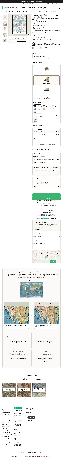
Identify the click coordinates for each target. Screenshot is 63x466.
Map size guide (5, 424)
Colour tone (37, 153)
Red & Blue (37, 47)
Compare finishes (38, 99)
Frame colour (37, 102)
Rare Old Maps (10, 11)
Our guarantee (36, 246)
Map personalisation (6, 426)
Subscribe (31, 417)
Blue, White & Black (39, 44)
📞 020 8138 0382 (27, 3)
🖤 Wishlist (43, 3)
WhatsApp (54, 205)
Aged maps (4, 428)
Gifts (41, 11)
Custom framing (5, 430)
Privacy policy (5, 444)
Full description (44, 32)
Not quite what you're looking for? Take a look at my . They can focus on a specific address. (46, 254)
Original (36, 156)
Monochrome (49, 44)
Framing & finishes (37, 239)
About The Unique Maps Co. (7, 410)
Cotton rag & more (6, 432)
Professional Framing (6, 412)
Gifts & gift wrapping (6, 438)
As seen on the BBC (6, 442)
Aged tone (45, 156)
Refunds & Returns (5, 422)
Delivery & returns (37, 236)
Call (49, 205)
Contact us (4, 407)
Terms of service (5, 446)
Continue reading (37, 229)
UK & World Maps (23, 11)
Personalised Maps (51, 11)
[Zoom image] (29, 34)
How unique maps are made (39, 243)
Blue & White (57, 44)
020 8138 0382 (18, 413)
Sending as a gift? (37, 233)
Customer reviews (5, 436)
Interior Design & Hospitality (5, 415)
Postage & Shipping (6, 420)
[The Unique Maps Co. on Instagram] (26, 420)
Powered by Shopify (31, 461)
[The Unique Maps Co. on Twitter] (31, 420)
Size (46, 129)
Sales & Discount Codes (7, 434)
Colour (34, 42)
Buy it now (46, 198)
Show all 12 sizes (47, 142)
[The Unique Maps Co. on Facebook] (29, 420)
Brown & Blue (45, 47)
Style (34, 53)
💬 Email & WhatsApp (36, 3)
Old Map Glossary (6, 440)
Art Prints (34, 11)
